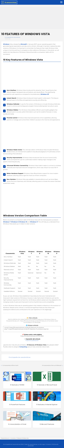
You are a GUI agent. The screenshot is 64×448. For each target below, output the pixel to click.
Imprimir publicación (32, 340)
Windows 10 (23, 222)
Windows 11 (34, 222)
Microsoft (24, 44)
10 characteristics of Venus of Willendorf (52, 365)
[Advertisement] (32, 18)
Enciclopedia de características (12, 37)
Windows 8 (15, 222)
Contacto (48, 444)
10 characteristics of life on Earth (10, 365)
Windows (6, 44)
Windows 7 (7, 222)
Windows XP (45, 94)
